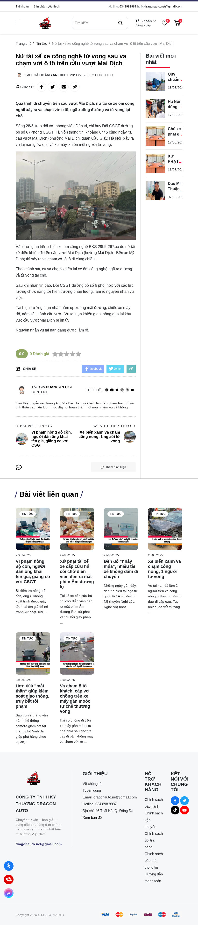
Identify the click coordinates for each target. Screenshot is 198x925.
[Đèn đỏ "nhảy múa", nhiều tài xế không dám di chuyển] (121, 529)
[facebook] (106, 390)
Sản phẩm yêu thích (47, 6)
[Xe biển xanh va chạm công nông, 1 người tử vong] (165, 529)
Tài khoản (22, 6)
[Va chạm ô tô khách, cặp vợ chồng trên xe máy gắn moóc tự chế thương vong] (77, 653)
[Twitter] (117, 390)
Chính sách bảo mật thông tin (154, 860)
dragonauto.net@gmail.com (163, 6)
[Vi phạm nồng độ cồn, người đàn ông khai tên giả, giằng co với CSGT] (33, 529)
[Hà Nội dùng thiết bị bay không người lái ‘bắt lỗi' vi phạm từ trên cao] (155, 108)
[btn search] (120, 23)
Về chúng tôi (92, 784)
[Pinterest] (122, 390)
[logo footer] (39, 778)
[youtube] (132, 390)
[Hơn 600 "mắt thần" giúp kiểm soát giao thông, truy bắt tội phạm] (33, 653)
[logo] (45, 22)
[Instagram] (127, 390)
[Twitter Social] (184, 800)
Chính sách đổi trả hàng (154, 840)
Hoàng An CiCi (52, 75)
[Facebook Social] (175, 800)
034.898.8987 (106, 804)
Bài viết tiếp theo (111, 426)
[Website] (111, 390)
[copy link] (75, 87)
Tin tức (27, 514)
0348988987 (128, 6)
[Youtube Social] (184, 810)
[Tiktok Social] (175, 810)
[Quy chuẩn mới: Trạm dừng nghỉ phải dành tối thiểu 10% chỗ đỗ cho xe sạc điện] (155, 81)
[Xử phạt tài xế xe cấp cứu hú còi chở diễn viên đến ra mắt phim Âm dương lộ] (77, 529)
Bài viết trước (36, 426)
